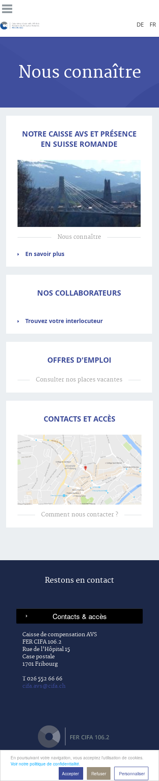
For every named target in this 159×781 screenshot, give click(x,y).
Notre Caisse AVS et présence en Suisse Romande (79, 139)
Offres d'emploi (79, 360)
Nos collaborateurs (79, 293)
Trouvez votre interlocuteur (64, 321)
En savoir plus (44, 254)
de (140, 24)
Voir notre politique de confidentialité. (45, 764)
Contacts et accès (79, 419)
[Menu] (7, 8)
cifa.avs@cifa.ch (44, 686)
